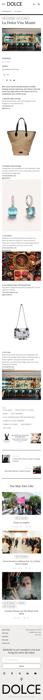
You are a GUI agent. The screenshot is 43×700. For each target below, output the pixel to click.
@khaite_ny (6, 108)
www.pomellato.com (9, 176)
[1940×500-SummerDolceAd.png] (21, 443)
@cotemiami (6, 250)
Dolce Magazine (6, 11)
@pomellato (6, 178)
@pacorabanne (7, 295)
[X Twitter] (10, 80)
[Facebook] (7, 80)
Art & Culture (18, 11)
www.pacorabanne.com (10, 292)
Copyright (38, 635)
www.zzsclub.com (8, 367)
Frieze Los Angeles (22, 523)
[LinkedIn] (14, 80)
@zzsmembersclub (8, 369)
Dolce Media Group (29, 696)
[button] (3, 4)
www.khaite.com (8, 106)
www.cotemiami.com (9, 248)
